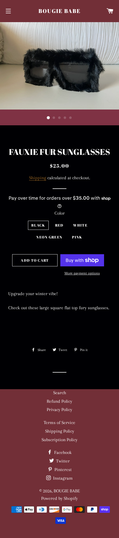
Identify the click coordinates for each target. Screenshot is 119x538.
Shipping (37, 177)
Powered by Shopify (59, 498)
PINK (77, 237)
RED (59, 225)
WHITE (80, 225)
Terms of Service (59, 422)
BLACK (38, 225)
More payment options (82, 273)
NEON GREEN (49, 237)
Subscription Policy (59, 439)
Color (60, 213)
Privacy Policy (59, 409)
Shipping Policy (59, 431)
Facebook (62, 452)
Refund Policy (59, 401)
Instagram (62, 478)
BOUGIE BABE (59, 11)
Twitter (62, 461)
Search (59, 392)
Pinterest (62, 469)
